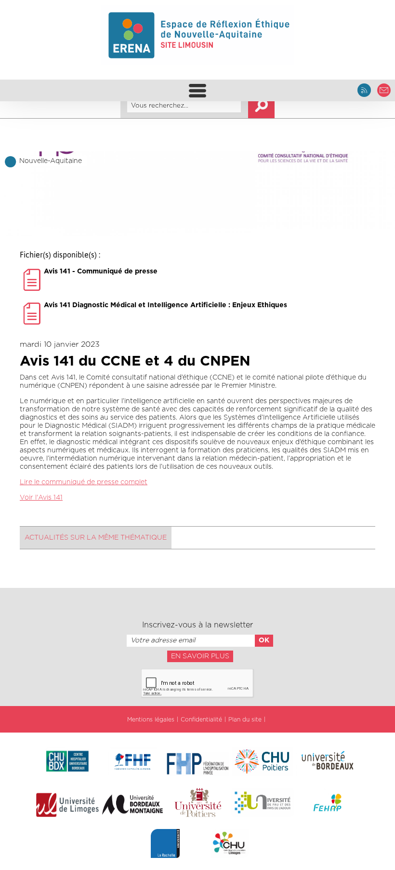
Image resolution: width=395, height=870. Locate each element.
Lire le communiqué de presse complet (83, 482)
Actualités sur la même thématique (96, 537)
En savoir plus (200, 656)
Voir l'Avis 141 (41, 497)
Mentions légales (150, 719)
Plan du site (245, 719)
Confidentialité (201, 719)
